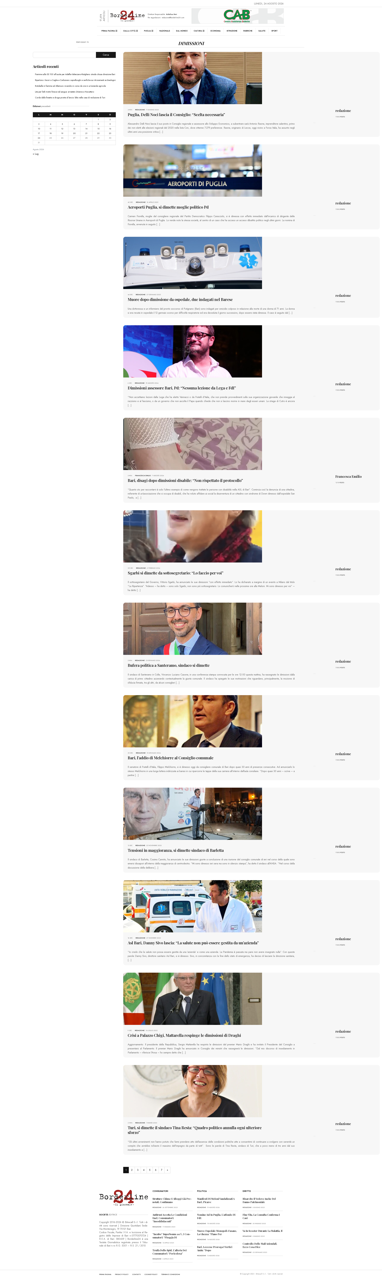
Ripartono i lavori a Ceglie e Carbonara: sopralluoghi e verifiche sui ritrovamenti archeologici (75, 80)
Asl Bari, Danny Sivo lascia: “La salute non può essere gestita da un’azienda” (193, 942)
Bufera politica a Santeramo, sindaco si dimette (169, 665)
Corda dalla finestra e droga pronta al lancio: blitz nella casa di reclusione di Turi (70, 97)
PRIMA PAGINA (105, 1274)
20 (74, 133)
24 (39, 138)
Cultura (198, 31)
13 (74, 128)
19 (62, 133)
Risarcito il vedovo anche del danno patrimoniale (259, 1200)
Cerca (106, 55)
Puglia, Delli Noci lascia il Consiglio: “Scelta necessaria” (176, 114)
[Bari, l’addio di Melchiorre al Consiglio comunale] (192, 721)
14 (86, 128)
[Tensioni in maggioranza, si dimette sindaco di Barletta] (192, 813)
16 (110, 128)
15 (98, 128)
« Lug (35, 154)
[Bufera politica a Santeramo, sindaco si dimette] (192, 628)
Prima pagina (108, 31)
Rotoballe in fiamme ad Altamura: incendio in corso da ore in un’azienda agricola (70, 85)
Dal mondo (182, 31)
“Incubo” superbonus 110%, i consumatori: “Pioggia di (172, 1236)
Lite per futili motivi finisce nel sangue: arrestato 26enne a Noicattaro (64, 91)
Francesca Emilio (143, 475)
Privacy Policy (121, 1274)
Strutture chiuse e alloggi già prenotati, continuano (172, 1200)
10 (39, 128)
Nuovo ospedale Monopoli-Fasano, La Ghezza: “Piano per (217, 1232)
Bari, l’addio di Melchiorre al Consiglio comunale (170, 757)
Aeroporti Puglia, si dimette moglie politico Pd (168, 207)
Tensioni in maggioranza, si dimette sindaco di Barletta (176, 850)
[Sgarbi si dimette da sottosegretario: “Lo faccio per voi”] (192, 536)
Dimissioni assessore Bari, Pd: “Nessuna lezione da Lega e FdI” (182, 387)
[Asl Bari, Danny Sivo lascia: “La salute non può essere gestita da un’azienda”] (192, 906)
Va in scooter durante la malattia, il (262, 1230)
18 (51, 133)
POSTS (342, 116)
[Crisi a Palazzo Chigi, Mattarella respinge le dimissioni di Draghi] (192, 998)
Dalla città (129, 31)
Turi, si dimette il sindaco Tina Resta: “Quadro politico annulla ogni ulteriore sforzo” (195, 1130)
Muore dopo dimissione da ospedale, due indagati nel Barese (180, 299)
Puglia (147, 31)
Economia (216, 31)
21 (86, 133)
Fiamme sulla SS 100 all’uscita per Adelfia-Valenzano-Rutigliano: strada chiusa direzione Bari (75, 74)
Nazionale (164, 31)
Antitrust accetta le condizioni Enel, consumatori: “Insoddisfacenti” (170, 1218)
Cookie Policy (150, 1274)
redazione (140, 109)
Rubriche (247, 31)
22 (98, 133)
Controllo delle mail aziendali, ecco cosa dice (260, 1245)
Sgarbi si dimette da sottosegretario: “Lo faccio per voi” (175, 572)
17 (39, 133)
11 (50, 128)
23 (110, 133)
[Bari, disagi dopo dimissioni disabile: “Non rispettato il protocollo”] (192, 443)
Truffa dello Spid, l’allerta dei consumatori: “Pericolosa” (170, 1252)
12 (62, 128)
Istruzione (232, 31)
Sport (274, 31)
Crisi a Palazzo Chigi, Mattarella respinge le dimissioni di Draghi (184, 1035)
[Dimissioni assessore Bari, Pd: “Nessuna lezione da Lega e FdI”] (192, 351)
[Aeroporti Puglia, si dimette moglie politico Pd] (192, 170)
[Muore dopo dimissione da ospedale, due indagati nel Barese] (192, 262)
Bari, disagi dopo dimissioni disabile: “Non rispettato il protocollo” (185, 480)
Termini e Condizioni (170, 1274)
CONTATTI (136, 1274)
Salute (261, 31)
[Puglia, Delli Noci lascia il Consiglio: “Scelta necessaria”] (192, 78)
